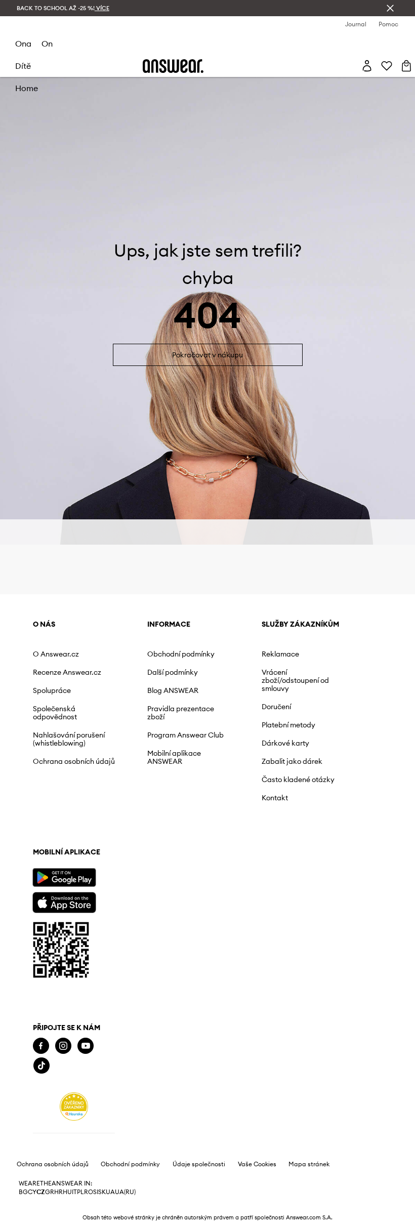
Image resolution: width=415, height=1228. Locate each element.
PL (80, 1192)
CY (32, 1192)
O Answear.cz (56, 654)
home (26, 88)
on (47, 43)
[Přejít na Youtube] (85, 1046)
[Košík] (406, 66)
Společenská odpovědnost (55, 712)
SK (102, 1192)
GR (49, 1192)
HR (58, 1192)
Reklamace (280, 654)
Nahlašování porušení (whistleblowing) (69, 739)
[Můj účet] (367, 66)
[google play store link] (64, 877)
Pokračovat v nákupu (207, 354)
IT (74, 1192)
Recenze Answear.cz (67, 672)
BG (23, 1192)
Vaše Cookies (257, 1164)
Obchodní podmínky (181, 654)
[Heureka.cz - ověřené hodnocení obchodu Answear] (74, 1106)
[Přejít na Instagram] (63, 1046)
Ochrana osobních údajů (74, 761)
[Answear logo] (173, 66)
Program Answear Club (185, 735)
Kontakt (275, 797)
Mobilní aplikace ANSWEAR (174, 757)
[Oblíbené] (387, 66)
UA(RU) (125, 1192)
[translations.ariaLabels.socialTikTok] (41, 1065)
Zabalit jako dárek (292, 761)
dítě (23, 66)
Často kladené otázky (298, 779)
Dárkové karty (285, 743)
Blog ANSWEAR (172, 690)
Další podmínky (172, 672)
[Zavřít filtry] (390, 8)
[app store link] (64, 901)
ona (23, 43)
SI (95, 1192)
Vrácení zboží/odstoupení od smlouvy (295, 680)
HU (67, 1192)
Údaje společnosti (199, 1164)
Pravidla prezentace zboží (180, 712)
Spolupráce (52, 690)
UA (110, 1192)
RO (88, 1192)
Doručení (276, 706)
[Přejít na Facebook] (41, 1046)
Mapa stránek (308, 1164)
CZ (40, 1192)
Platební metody (288, 724)
